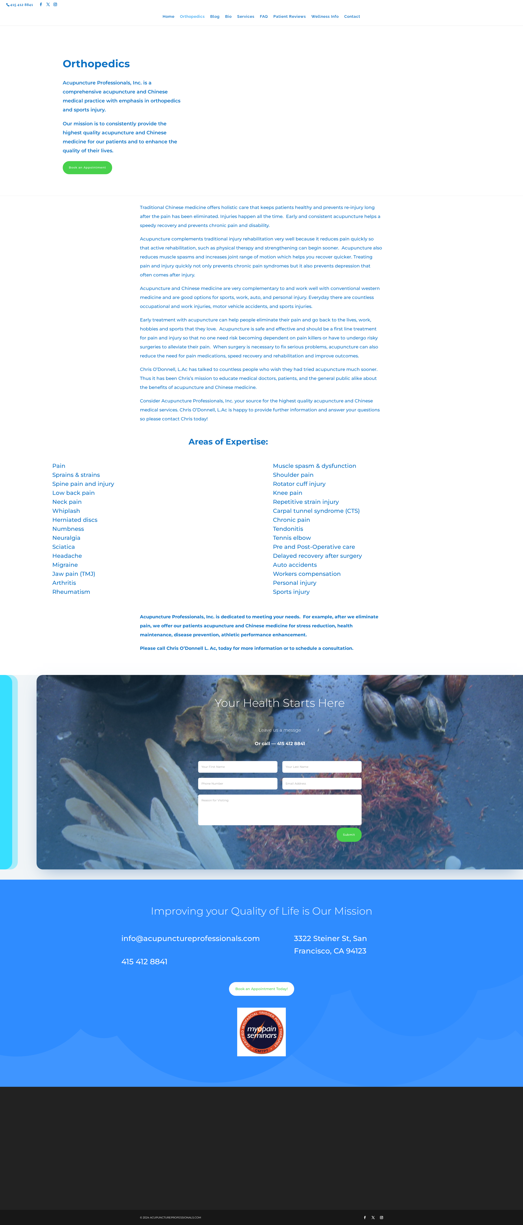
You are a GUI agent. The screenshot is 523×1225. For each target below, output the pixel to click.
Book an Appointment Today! (261, 989)
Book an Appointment (87, 167)
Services (245, 17)
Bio (228, 17)
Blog (215, 17)
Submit (349, 835)
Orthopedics (192, 17)
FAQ (264, 17)
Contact (352, 17)
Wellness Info (325, 17)
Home (168, 17)
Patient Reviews (289, 17)
